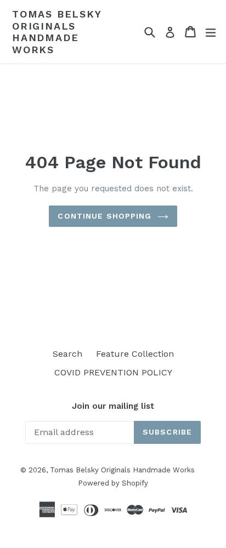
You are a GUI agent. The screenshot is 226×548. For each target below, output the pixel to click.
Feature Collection (135, 354)
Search (67, 354)
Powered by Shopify (113, 483)
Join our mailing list (113, 406)
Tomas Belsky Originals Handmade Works (56, 31)
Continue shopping (104, 216)
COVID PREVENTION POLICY (113, 372)
